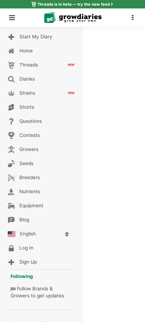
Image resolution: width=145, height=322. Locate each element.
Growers (20, 295)
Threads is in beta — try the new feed (73, 4)
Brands (40, 288)
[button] (134, 17)
